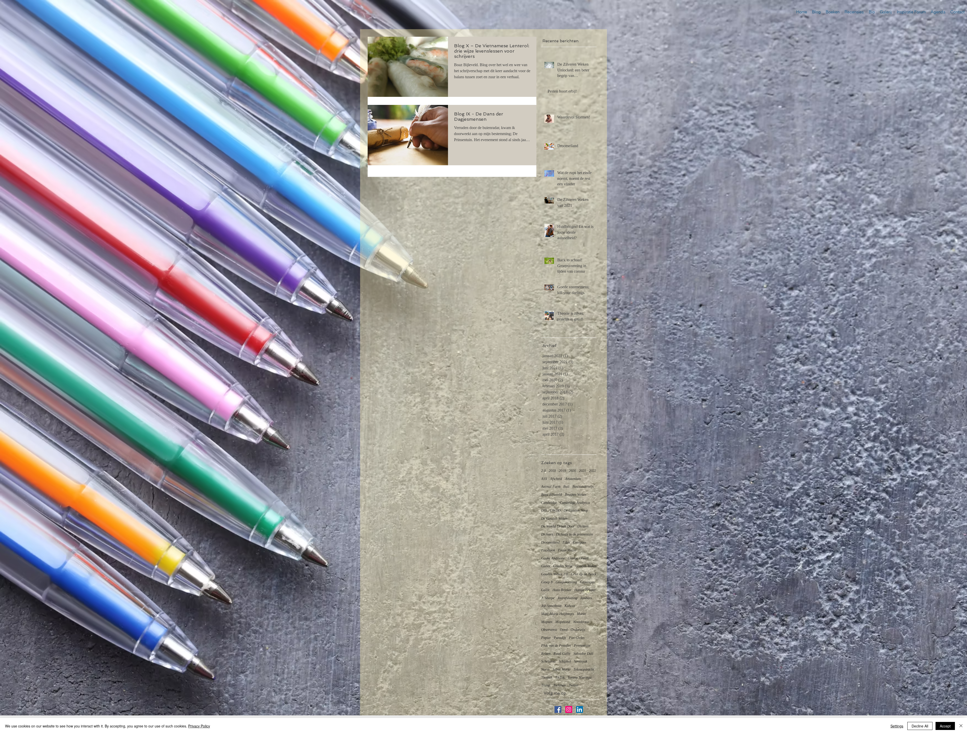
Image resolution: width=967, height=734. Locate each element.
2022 (592, 471)
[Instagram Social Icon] (568, 709)
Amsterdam (573, 479)
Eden (566, 542)
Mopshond (562, 622)
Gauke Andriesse (553, 558)
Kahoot (570, 606)
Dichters (547, 534)
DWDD (555, 510)
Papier (546, 638)
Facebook (548, 550)
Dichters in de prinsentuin (574, 534)
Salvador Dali (583, 654)
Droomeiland (550, 542)
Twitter (574, 685)
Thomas (546, 677)
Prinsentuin (582, 645)
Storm (545, 669)
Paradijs (560, 638)
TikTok (560, 677)
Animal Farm (550, 486)
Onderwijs (578, 630)
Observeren (549, 630)
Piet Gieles (576, 638)
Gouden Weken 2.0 (554, 574)
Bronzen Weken (575, 495)
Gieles (545, 566)
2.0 (543, 471)
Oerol (564, 630)
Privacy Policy (199, 725)
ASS (544, 479)
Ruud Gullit (562, 654)
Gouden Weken (586, 566)
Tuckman (559, 685)
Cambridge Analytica (575, 503)
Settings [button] (896, 725)
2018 (552, 471)
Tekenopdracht (583, 669)
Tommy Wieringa (580, 677)
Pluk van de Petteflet (556, 645)
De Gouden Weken (554, 518)
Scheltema (548, 661)
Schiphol (565, 661)
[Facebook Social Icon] (558, 709)
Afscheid (556, 479)
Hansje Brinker (585, 590)
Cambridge (549, 503)
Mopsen (546, 622)
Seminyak (580, 661)
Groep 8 (546, 582)
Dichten (583, 526)
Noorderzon (581, 622)
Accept (945, 725)
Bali (566, 486)
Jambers (586, 598)
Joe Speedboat (551, 606)
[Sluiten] (961, 726)
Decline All (920, 725)
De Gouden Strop (576, 510)
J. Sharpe (548, 598)
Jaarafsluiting (567, 598)
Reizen (545, 654)
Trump (545, 685)
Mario (581, 614)
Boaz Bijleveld (551, 495)
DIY (544, 510)
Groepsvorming (566, 582)
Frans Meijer (567, 550)
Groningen (587, 582)
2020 (572, 471)
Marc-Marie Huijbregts (557, 614)
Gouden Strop (562, 566)
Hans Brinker (561, 590)
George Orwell (578, 558)
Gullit (545, 590)
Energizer (579, 542)
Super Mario (561, 669)
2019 (562, 471)
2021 (582, 471)
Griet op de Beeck (583, 574)
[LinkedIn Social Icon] (579, 709)
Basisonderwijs (583, 486)
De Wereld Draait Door (557, 526)
